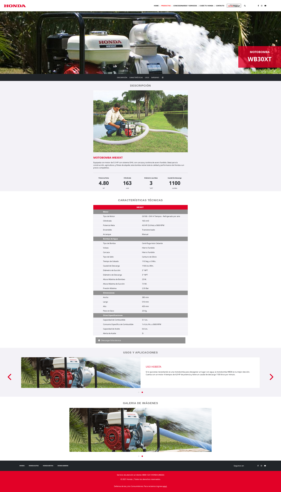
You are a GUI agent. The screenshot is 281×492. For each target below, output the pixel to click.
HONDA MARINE (63, 466)
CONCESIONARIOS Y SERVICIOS (185, 6)
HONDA (21, 466)
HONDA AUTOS (34, 466)
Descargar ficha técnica (111, 340)
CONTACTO (220, 6)
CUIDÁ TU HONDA (206, 6)
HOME (156, 6)
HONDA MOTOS (48, 466)
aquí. (165, 486)
